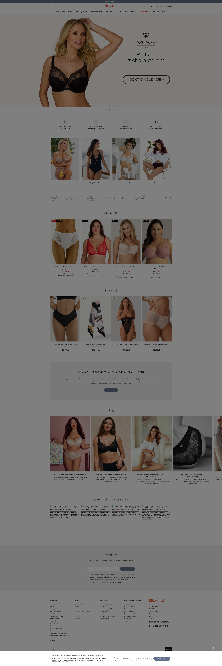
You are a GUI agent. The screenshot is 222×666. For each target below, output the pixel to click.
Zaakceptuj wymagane (123, 658)
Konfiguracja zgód (143, 658)
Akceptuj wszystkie (162, 658)
